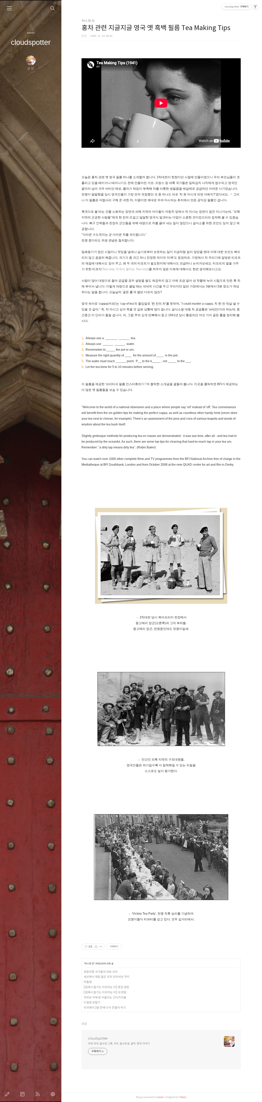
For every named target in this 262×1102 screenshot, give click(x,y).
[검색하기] (52, 8)
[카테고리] (9, 8)
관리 (53, 1094)
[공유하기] (96, 946)
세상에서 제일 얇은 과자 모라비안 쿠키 (106, 977)
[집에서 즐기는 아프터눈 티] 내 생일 (105, 992)
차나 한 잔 (88, 20)
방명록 (23, 1094)
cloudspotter (31, 42)
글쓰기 (8, 1094)
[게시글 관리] (100, 946)
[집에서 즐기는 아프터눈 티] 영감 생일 (106, 987)
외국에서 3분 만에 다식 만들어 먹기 (105, 1007)
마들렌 (88, 982)
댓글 (84, 1024)
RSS (38, 1094)
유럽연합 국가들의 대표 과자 (101, 972)
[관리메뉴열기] (255, 7)
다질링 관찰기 (92, 1002)
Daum (160, 1097)
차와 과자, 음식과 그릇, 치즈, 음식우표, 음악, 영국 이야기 (119, 1043)
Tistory (182, 1097)
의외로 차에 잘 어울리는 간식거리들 (105, 997)
